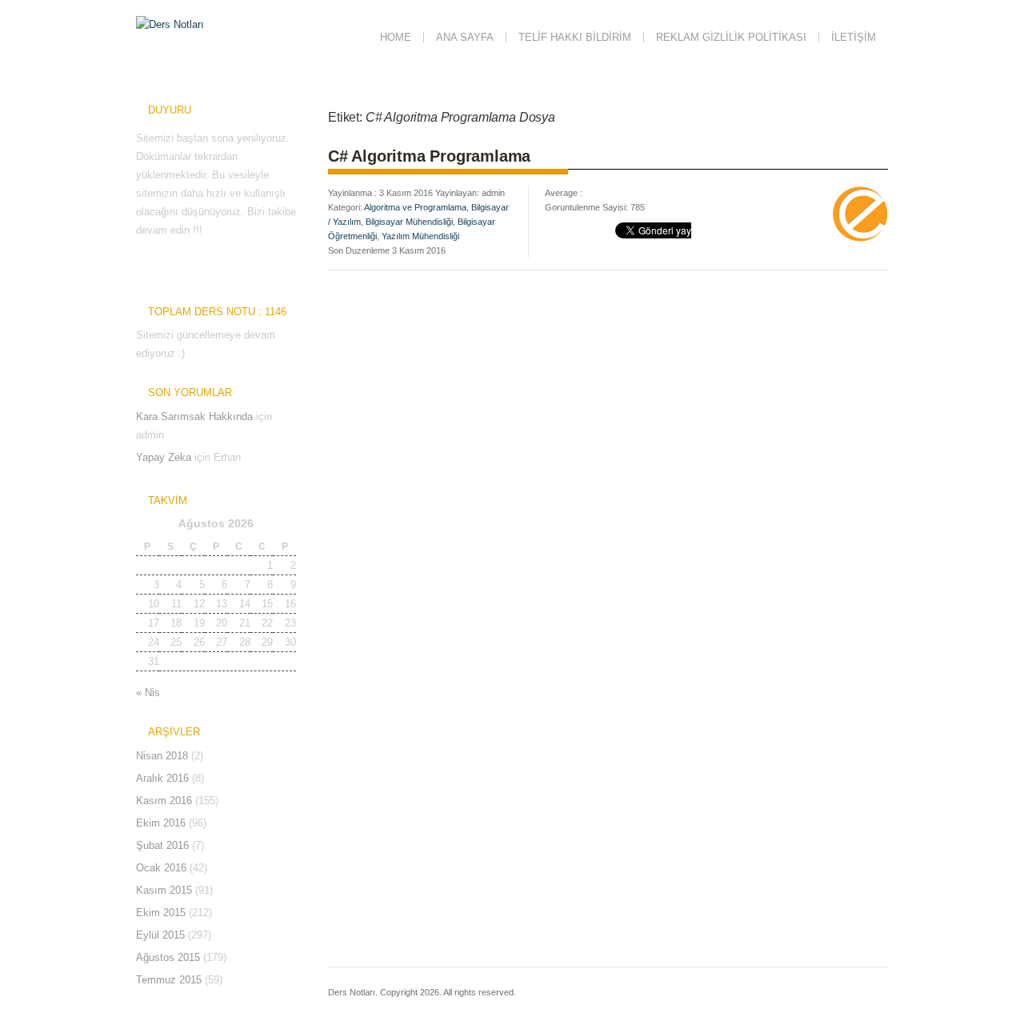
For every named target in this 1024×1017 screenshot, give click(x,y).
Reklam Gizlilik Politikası (731, 37)
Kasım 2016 (164, 801)
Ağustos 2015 (168, 957)
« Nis (148, 693)
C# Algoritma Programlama (429, 156)
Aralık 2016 (162, 778)
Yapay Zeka (163, 457)
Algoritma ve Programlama (415, 207)
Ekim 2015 (161, 913)
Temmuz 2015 (169, 980)
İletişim (853, 37)
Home (395, 37)
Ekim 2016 (161, 823)
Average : (563, 193)
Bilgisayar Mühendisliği (409, 221)
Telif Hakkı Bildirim (574, 37)
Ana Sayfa (465, 37)
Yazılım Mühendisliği (420, 236)
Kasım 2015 (164, 890)
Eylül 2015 (160, 935)
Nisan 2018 (162, 756)
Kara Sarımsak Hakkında (194, 416)
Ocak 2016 (161, 868)
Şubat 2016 (162, 845)
